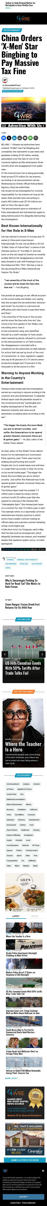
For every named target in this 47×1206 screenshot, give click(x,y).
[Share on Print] (19, 138)
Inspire (8, 739)
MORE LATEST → (12, 1078)
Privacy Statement (28, 1203)
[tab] (16, 916)
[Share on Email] (25, 138)
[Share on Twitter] (9, 138)
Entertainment (11, 30)
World (6, 8)
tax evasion (37, 564)
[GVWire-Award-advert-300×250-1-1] (24, 1119)
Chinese (10, 560)
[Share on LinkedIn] (14, 138)
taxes (7, 568)
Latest (7, 658)
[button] (43, 1170)
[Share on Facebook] (3, 138)
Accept (23, 1197)
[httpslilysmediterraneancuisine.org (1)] (24, 912)
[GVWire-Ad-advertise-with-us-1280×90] (23, 127)
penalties (24, 564)
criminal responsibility (27, 560)
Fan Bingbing (10, 564)
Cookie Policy (15, 1203)
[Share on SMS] (30, 138)
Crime (8, 951)
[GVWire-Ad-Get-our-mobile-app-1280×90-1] (23, 550)
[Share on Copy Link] (35, 138)
